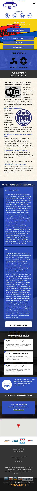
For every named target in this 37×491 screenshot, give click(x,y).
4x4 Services (7, 167)
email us (10, 163)
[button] (18, 425)
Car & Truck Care (18, 168)
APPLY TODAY (18, 30)
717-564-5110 (9, 106)
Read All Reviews (18, 325)
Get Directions (18, 409)
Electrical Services (13, 170)
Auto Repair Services (18, 451)
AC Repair (14, 167)
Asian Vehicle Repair (22, 167)
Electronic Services (23, 170)
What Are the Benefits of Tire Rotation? (17, 353)
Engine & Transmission (10, 172)
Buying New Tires (8, 168)
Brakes (31, 167)
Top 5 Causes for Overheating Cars (16, 341)
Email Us (18, 459)
